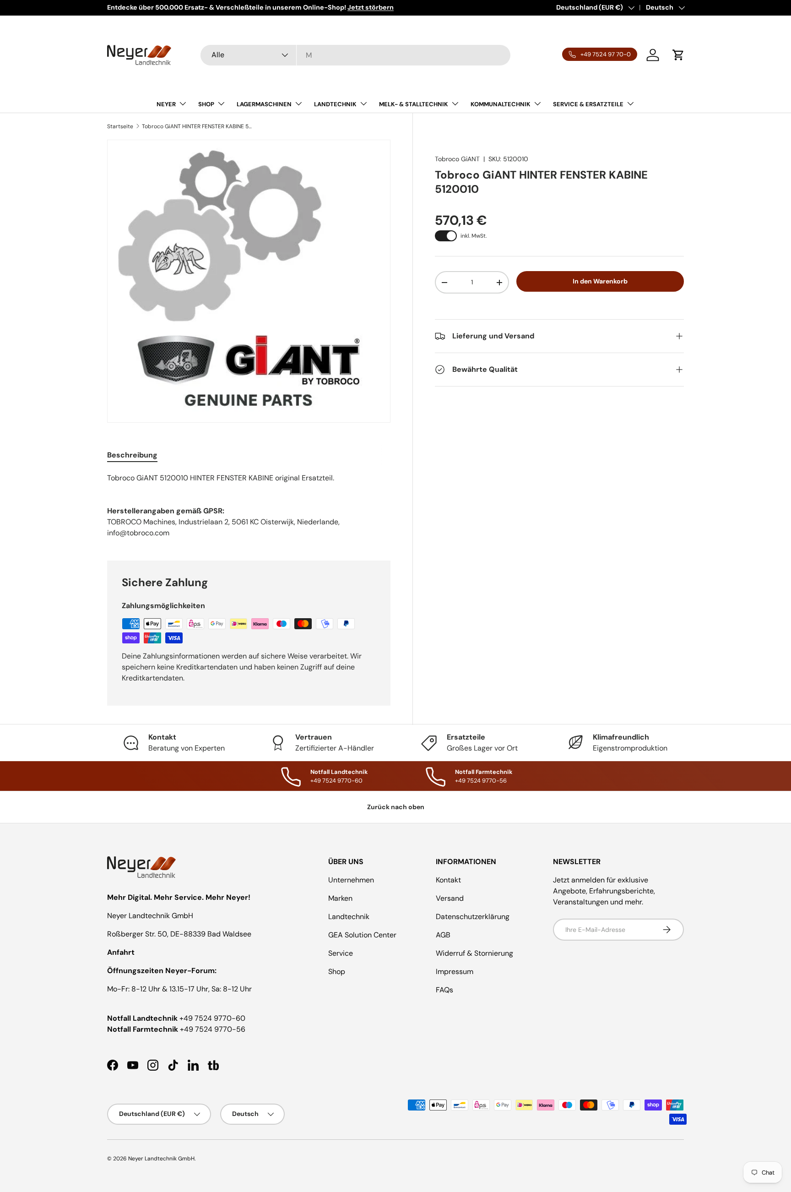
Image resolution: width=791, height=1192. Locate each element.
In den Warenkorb (600, 281)
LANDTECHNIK (335, 104)
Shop (336, 971)
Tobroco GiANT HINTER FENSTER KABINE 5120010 (197, 126)
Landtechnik (348, 916)
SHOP (206, 104)
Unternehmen (351, 880)
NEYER (166, 104)
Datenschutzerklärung (472, 916)
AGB (443, 935)
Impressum (454, 971)
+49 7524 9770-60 (212, 1018)
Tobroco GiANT (457, 159)
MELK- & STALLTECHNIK (413, 104)
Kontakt (448, 880)
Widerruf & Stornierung (474, 953)
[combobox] (355, 55)
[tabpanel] (248, 478)
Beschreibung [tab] (132, 455)
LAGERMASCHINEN (264, 104)
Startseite (120, 126)
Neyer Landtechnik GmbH (161, 1158)
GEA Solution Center (362, 935)
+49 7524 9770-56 (212, 1029)
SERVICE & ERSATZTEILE (588, 104)
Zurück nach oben (395, 807)
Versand (450, 898)
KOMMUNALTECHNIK (501, 104)
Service (340, 953)
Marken (340, 898)
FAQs (444, 990)
